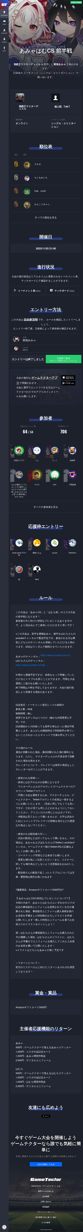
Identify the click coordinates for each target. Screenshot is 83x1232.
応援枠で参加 (63, 359)
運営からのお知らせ (46, 1191)
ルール (45, 597)
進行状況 (45, 266)
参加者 (45, 417)
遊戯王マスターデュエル (28, 107)
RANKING (4, 42)
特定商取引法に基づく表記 (45, 1217)
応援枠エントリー (45, 526)
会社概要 (45, 1196)
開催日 (45, 236)
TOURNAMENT (4, 15)
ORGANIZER (4, 33)
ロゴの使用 (46, 1222)
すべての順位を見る (46, 217)
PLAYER (4, 24)
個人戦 (62, 106)
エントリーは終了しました (28, 359)
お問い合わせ (46, 1201)
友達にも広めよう (45, 1107)
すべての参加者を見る (46, 507)
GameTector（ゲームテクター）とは (45, 1186)
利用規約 (45, 1206)
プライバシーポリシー (45, 1212)
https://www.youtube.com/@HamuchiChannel (32, 665)
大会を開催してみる (46, 1164)
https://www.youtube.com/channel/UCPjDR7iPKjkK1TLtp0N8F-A (56, 655)
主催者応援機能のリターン (46, 1028)
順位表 (45, 146)
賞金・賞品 (46, 992)
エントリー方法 (45, 309)
